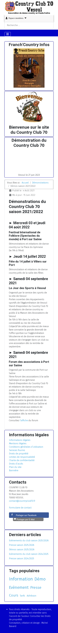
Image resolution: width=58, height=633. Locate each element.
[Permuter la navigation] (8, 34)
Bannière (13, 470)
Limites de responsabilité (22, 457)
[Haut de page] (53, 628)
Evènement (19, 587)
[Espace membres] (24, 18)
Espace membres (16, 18)
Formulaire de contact (20, 507)
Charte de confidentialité (21, 460)
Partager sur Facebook (26, 515)
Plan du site (15, 467)
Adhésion (31, 595)
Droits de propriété (18, 453)
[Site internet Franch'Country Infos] (29, 68)
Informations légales (19, 440)
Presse (35, 587)
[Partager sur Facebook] (12, 515)
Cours (13, 595)
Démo (40, 579)
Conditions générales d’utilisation (26, 447)
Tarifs (22, 595)
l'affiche (24, 420)
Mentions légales (17, 443)
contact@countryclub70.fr (22, 501)
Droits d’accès (16, 463)
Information (21, 579)
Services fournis (17, 450)
